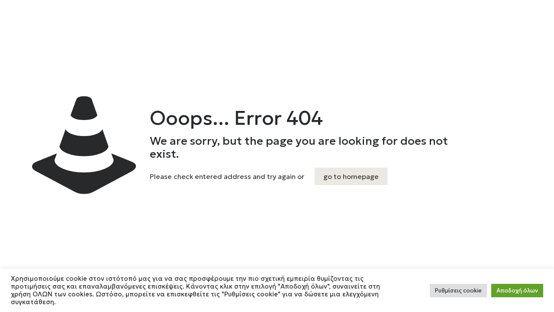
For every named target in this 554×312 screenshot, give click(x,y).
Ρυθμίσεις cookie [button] (458, 290)
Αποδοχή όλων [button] (517, 290)
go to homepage (351, 176)
